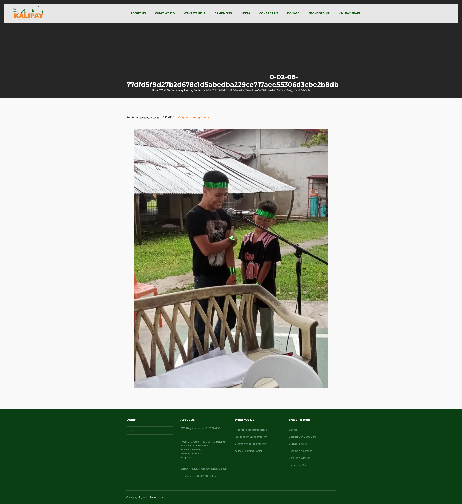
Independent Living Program (251, 436)
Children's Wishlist (299, 457)
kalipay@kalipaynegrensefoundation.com (203, 468)
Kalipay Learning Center (188, 90)
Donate (293, 429)
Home (155, 90)
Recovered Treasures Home (251, 429)
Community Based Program (250, 443)
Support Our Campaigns (303, 436)
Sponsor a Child (298, 443)
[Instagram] (324, 497)
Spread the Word (298, 464)
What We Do (167, 90)
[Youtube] (333, 497)
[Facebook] (320, 497)
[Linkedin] (316, 497)
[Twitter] (329, 497)
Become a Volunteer (300, 450)
